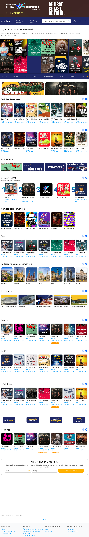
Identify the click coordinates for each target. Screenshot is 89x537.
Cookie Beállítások (29, 535)
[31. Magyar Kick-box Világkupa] (75, 64)
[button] (43, 56)
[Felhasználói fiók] (85, 21)
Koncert (5, 76)
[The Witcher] (75, 47)
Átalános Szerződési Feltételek (33, 529)
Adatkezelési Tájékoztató (31, 531)
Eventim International (8, 531)
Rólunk (3, 529)
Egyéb (61, 76)
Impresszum (27, 533)
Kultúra (15, 76)
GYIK (46, 529)
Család (35, 76)
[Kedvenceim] (80, 21)
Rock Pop (5, 430)
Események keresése (71, 470)
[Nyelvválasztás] (74, 21)
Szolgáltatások (6, 533)
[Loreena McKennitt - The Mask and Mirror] (48, 47)
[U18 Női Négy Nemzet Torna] (20, 64)
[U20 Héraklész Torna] (34, 47)
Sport (25, 76)
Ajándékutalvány (48, 76)
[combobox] (54, 21)
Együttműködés (72, 531)
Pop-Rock (72, 76)
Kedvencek (70, 529)
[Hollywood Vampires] (7, 64)
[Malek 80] (7, 47)
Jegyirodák (48, 531)
